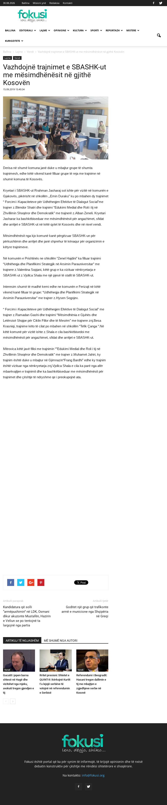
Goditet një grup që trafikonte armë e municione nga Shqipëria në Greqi (85, 611)
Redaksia (54, 3)
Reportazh (113, 30)
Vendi (17, 57)
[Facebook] (153, 3)
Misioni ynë (39, 3)
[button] (159, 35)
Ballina (25, 3)
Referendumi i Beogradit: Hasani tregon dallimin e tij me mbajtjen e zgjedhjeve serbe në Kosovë (91, 684)
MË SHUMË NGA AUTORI (60, 640)
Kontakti (67, 3)
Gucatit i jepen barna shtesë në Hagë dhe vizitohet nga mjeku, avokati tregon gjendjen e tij (18, 684)
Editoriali (26, 30)
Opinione (60, 30)
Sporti (94, 30)
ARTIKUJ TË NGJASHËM (22, 640)
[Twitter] (160, 3)
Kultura (78, 30)
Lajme (43, 30)
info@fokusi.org (93, 775)
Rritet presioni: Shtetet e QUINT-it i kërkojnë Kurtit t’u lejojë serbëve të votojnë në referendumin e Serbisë (55, 684)
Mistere (131, 30)
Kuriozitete (12, 40)
